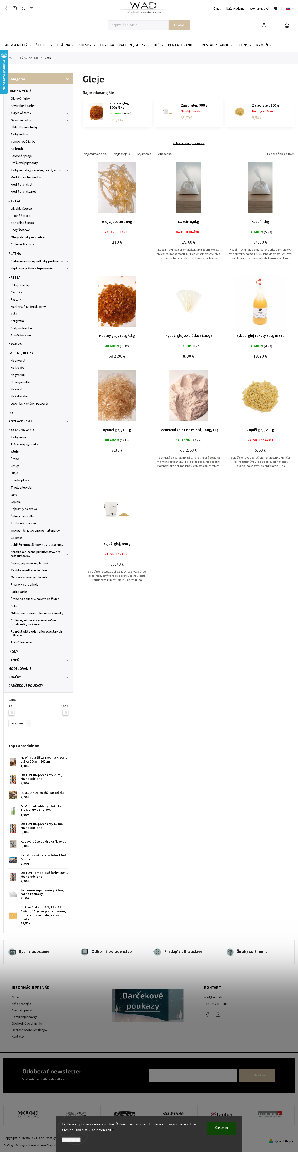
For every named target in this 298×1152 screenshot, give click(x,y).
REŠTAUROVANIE (21, 429)
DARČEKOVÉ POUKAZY (25, 685)
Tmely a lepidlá (21, 487)
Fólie (14, 606)
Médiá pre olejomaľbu (26, 177)
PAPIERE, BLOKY (21, 352)
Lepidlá (16, 502)
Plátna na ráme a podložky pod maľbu (37, 261)
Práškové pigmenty (24, 163)
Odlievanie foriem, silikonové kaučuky (37, 613)
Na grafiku (18, 375)
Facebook (6, 8)
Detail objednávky (24, 1017)
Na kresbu (17, 367)
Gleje (15, 451)
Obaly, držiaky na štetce (28, 237)
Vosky (15, 466)
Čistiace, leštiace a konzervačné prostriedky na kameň (33, 622)
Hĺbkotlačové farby (24, 127)
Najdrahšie (144, 154)
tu (113, 1130)
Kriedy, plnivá (20, 480)
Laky (14, 494)
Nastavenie (71, 1140)
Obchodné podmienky (27, 1023)
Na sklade (20, 723)
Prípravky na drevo (24, 509)
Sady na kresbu (21, 328)
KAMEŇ (13, 660)
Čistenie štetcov (22, 244)
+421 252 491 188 (215, 1004)
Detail (117, 190)
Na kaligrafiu (19, 396)
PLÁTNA (14, 253)
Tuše (14, 313)
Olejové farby (20, 98)
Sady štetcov (20, 230)
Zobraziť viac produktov (189, 143)
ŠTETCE (14, 200)
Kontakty (18, 1036)
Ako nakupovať (259, 9)
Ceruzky (16, 292)
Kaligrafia (17, 321)
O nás (217, 9)
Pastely (16, 299)
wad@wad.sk (213, 997)
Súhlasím (221, 1127)
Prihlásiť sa (257, 1075)
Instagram (14, 8)
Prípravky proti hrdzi (25, 584)
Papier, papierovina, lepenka (30, 563)
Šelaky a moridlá (22, 516)
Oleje (14, 473)
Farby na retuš (21, 437)
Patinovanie (19, 591)
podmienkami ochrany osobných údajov (91, 1079)
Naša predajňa (235, 9)
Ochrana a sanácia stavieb (29, 577)
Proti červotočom (23, 523)
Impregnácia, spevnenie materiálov (35, 530)
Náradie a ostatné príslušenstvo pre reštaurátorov (36, 554)
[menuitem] (18, 45)
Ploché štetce (20, 216)
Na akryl (16, 389)
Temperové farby (23, 141)
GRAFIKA (15, 344)
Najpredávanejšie (95, 154)
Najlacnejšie (122, 154)
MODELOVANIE (19, 668)
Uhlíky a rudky (20, 285)
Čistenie (16, 538)
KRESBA (14, 277)
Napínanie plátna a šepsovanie (32, 268)
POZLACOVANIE (20, 421)
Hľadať (179, 25)
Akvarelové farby (23, 106)
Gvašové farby (21, 120)
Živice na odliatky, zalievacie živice (35, 599)
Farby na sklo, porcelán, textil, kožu (36, 170)
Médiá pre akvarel (23, 191)
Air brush (17, 149)
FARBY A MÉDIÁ (19, 91)
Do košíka (249, 190)
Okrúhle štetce (21, 208)
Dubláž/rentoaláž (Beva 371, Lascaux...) (37, 545)
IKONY (13, 651)
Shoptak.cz (53, 1145)
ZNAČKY (14, 677)
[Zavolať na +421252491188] (24, 8)
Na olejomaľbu (20, 382)
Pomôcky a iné (21, 335)
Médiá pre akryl (21, 184)
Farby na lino (19, 134)
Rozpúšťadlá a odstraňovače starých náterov (36, 633)
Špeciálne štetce (23, 223)
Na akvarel (18, 360)
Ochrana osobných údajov (29, 1030)
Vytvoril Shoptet (285, 1141)
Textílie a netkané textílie (29, 570)
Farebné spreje (21, 156)
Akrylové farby (21, 113)
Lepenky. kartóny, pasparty (30, 403)
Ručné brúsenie (21, 642)
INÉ (11, 412)
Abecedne (165, 154)
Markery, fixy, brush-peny (28, 307)
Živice (15, 459)
